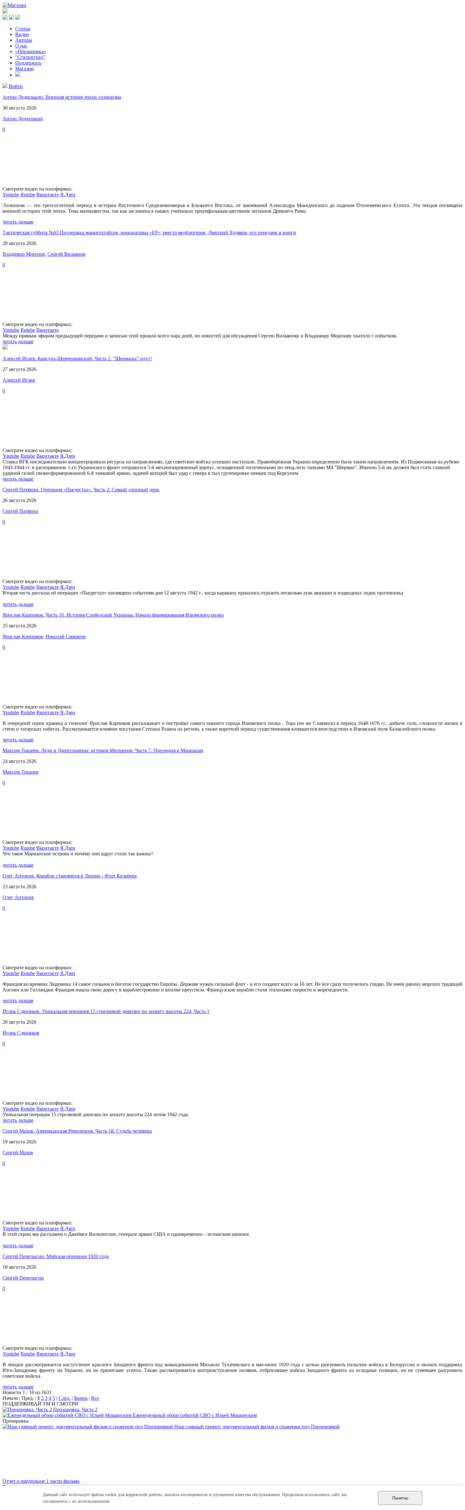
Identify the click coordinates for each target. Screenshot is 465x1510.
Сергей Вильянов (66, 254)
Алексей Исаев (19, 380)
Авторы (23, 40)
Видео (22, 34)
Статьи (22, 28)
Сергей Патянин (20, 511)
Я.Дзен (67, 194)
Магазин (24, 68)
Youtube (11, 194)
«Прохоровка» (30, 51)
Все (95, 1398)
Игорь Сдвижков (21, 1032)
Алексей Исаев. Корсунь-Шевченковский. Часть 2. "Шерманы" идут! (77, 358)
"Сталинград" (30, 57)
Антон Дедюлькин (23, 118)
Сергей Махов (18, 1152)
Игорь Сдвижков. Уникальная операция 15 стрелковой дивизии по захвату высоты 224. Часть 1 (106, 1011)
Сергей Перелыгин (23, 1277)
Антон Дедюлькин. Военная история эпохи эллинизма (62, 97)
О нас (21, 45)
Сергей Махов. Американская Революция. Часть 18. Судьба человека (77, 1131)
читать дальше (18, 221)
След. (65, 1398)
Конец (81, 1398)
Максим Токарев (21, 772)
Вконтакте (47, 194)
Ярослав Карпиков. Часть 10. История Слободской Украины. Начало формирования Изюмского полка (113, 615)
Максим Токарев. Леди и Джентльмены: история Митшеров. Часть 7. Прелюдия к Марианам (103, 750)
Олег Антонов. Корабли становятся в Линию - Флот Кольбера (70, 875)
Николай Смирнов (66, 636)
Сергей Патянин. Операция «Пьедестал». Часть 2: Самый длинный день (81, 489)
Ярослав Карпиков (23, 636)
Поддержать (28, 63)
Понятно (400, 1498)
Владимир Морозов (24, 254)
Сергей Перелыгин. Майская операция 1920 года (56, 1256)
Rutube (28, 194)
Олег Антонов (18, 897)
